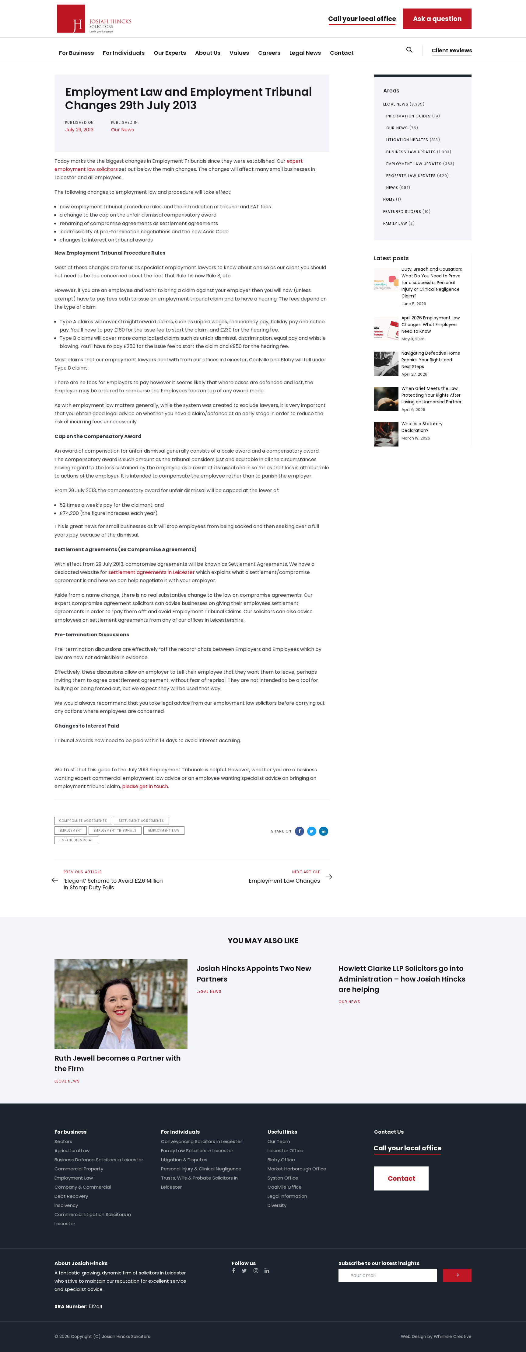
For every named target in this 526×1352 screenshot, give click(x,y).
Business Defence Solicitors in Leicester (98, 1159)
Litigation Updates (407, 139)
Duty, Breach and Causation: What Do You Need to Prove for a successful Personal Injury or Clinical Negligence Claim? (432, 282)
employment (70, 830)
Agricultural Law (71, 1150)
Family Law (395, 223)
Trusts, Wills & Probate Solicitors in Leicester (199, 1182)
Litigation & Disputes (184, 1159)
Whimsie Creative (453, 1336)
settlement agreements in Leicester (151, 572)
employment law (164, 830)
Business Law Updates (411, 152)
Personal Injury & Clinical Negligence (201, 1169)
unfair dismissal (76, 840)
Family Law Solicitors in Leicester (197, 1150)
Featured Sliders (402, 211)
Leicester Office (285, 1150)
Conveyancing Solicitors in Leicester (201, 1141)
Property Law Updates (411, 175)
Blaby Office (281, 1159)
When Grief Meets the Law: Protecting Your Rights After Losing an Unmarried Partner (431, 395)
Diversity (277, 1205)
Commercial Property (78, 1169)
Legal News (396, 104)
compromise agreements (83, 820)
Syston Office (283, 1178)
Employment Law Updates (414, 163)
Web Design (413, 1336)
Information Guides (408, 116)
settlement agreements (141, 820)
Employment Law (73, 1178)
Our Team (279, 1141)
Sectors (63, 1141)
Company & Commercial (82, 1187)
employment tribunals (115, 830)
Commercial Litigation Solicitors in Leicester (92, 1219)
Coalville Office (285, 1187)
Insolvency (66, 1205)
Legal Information (287, 1196)
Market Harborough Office (297, 1169)
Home (389, 199)
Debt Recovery (71, 1196)
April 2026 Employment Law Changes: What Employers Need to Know (431, 324)
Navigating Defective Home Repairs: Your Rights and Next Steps (431, 360)
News (392, 187)
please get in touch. (145, 786)
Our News (122, 129)
